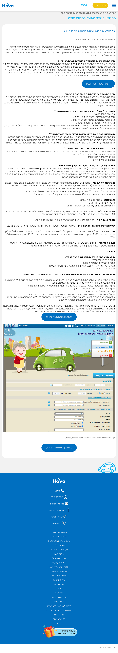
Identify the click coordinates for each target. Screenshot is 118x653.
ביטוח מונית (59, 584)
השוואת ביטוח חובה (59, 536)
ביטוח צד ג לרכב (59, 545)
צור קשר (59, 593)
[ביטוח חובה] (8, 5)
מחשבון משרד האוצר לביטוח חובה (92, 18)
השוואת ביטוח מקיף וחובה (59, 541)
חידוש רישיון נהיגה (59, 575)
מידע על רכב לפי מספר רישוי (59, 606)
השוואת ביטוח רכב (59, 532)
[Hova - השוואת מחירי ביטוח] (59, 481)
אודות (59, 588)
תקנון (59, 623)
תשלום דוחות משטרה (59, 571)
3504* (83, 5)
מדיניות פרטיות (59, 619)
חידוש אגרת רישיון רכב (59, 567)
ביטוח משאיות (59, 580)
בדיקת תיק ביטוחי (59, 562)
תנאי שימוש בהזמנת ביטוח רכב (59, 610)
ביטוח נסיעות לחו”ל (59, 558)
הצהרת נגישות (59, 614)
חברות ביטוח (59, 601)
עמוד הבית (111, 13)
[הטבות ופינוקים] (59, 631)
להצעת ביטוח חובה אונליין (98, 83)
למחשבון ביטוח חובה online (59, 317)
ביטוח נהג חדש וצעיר (59, 549)
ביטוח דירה (59, 554)
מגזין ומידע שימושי (59, 597)
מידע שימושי (98, 13)
